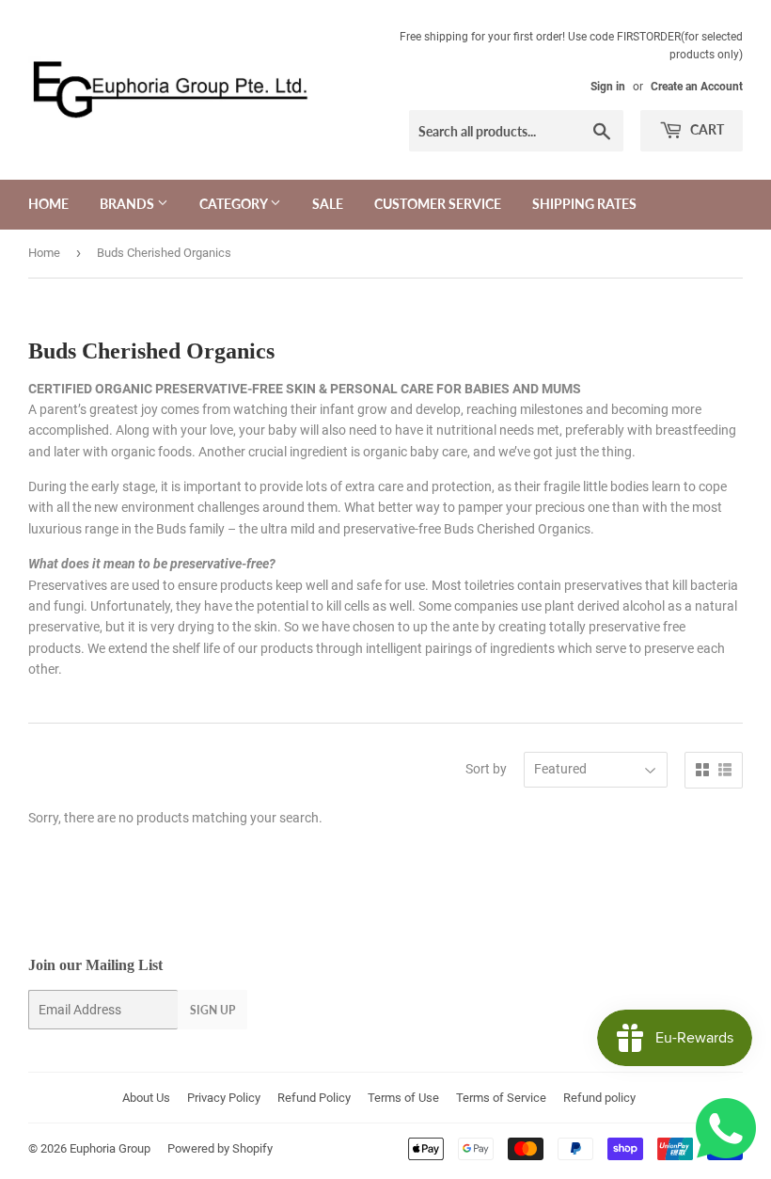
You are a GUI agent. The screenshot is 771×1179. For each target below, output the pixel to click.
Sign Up (212, 1010)
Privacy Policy (223, 1098)
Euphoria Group (110, 1148)
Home (48, 204)
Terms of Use (403, 1098)
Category (234, 204)
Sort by (486, 768)
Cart (705, 129)
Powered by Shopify (220, 1148)
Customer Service (437, 204)
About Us (146, 1098)
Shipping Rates (584, 204)
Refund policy (599, 1098)
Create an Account (697, 86)
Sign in (607, 86)
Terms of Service (501, 1098)
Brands (128, 204)
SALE (327, 204)
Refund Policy (314, 1098)
